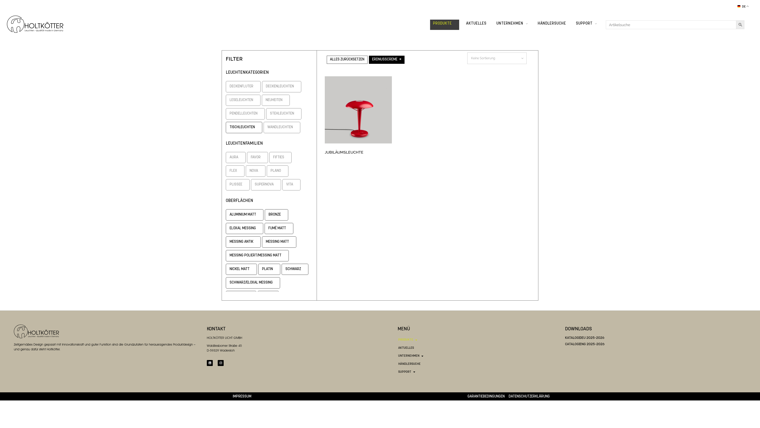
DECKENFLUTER (241, 86)
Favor (256, 157)
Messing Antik (241, 242)
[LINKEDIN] (210, 363)
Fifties (278, 157)
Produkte (405, 339)
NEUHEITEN (274, 100)
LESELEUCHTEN (241, 100)
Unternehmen (408, 355)
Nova (254, 171)
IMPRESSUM (242, 396)
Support (404, 372)
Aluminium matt (243, 215)
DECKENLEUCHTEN (280, 86)
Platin (267, 269)
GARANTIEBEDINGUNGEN (486, 396)
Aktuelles (406, 348)
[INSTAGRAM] (221, 363)
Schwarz (293, 269)
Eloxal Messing (243, 228)
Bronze (275, 215)
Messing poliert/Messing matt (255, 255)
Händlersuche (409, 364)
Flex (233, 171)
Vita (289, 184)
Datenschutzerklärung (529, 396)
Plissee (236, 184)
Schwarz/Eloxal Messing (251, 283)
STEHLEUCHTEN (282, 114)
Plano (276, 171)
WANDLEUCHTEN (280, 127)
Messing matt (277, 242)
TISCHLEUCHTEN (242, 127)
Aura (234, 157)
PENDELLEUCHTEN (243, 114)
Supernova (264, 184)
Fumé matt (277, 228)
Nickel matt (240, 269)
